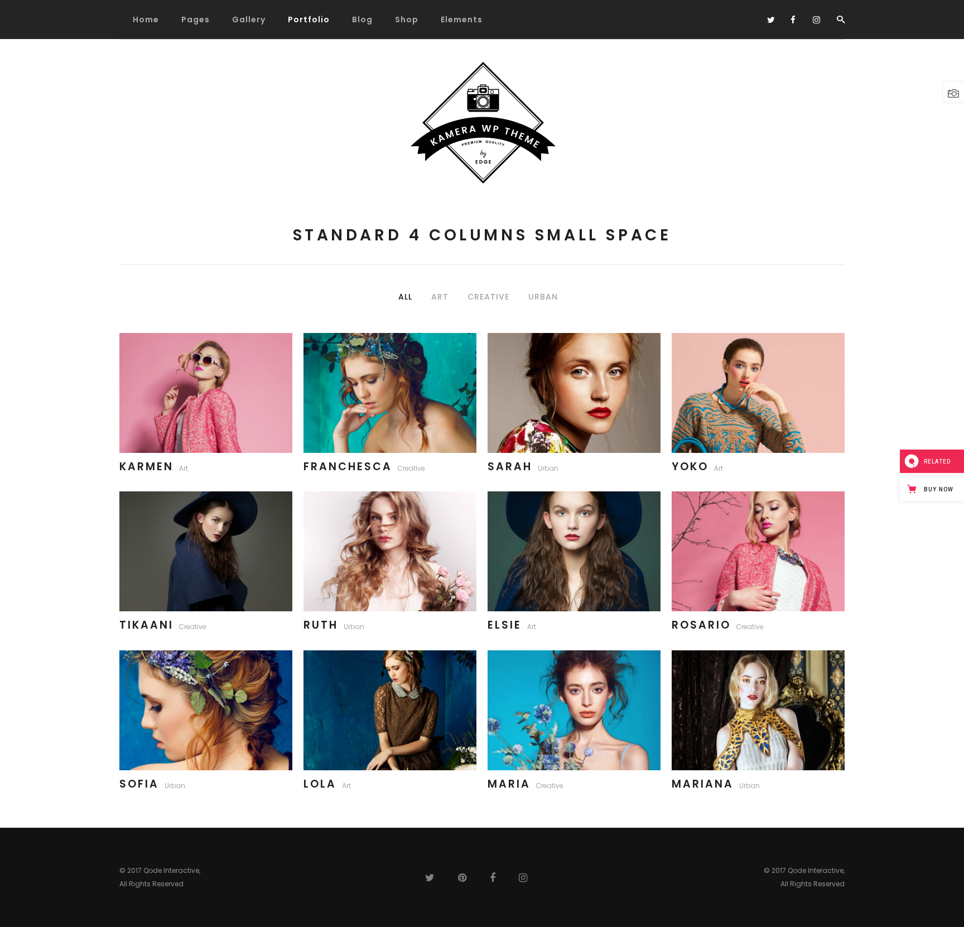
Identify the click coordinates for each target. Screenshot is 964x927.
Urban (548, 468)
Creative (411, 468)
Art (183, 468)
